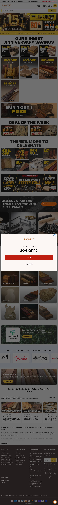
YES (29, 257)
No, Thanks (29, 264)
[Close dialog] (55, 235)
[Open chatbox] (55, 502)
